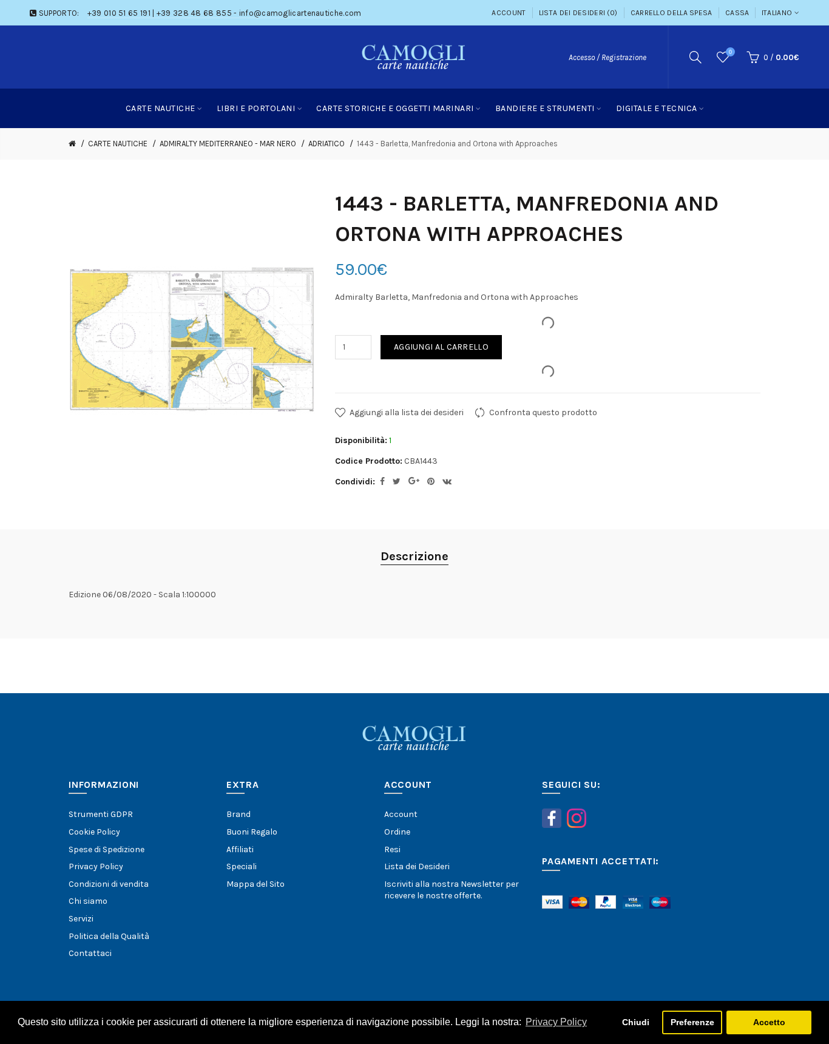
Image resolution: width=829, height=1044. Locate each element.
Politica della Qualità (109, 936)
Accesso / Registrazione (607, 57)
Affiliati (240, 849)
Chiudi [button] (635, 1022)
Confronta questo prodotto (543, 412)
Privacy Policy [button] (556, 1022)
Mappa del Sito (255, 884)
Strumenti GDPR (101, 814)
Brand (238, 814)
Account (509, 12)
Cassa (737, 12)
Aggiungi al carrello (441, 347)
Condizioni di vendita (109, 884)
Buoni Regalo (251, 832)
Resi (392, 849)
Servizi (81, 919)
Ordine (397, 832)
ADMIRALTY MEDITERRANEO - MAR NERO (228, 143)
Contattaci (90, 953)
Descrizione (414, 556)
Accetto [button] (769, 1022)
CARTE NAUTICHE (117, 143)
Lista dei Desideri (417, 866)
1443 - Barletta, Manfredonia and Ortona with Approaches (457, 143)
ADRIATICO (326, 143)
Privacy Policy (96, 866)
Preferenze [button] (692, 1022)
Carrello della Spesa (671, 12)
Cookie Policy (94, 832)
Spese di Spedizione (106, 849)
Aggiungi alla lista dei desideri (407, 412)
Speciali (241, 866)
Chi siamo (88, 901)
